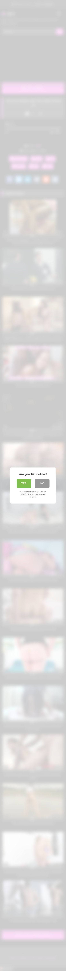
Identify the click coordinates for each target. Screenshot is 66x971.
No (42, 483)
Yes (23, 483)
